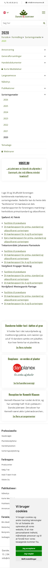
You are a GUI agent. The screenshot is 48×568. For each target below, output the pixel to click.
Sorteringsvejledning (10, 451)
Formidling (17, 37)
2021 (5, 131)
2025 (5, 106)
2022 (5, 124)
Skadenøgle (6, 436)
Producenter (7, 464)
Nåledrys (6, 81)
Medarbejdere (8, 527)
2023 (5, 118)
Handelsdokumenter (12, 62)
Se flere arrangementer (24, 416)
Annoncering (8, 49)
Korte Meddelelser (12, 69)
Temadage (6, 145)
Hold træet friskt (9, 474)
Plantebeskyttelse (9, 441)
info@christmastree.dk (36, 2)
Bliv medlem (7, 522)
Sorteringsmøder (33, 37)
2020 (5, 137)
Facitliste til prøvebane (15, 223)
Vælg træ (5, 469)
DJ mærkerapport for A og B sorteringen (23, 234)
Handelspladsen (8, 446)
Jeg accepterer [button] (28, 548)
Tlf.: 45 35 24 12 (14, 3)
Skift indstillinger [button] (28, 559)
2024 (5, 112)
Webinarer (8, 151)
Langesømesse (9, 75)
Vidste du (6, 479)
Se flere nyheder (24, 347)
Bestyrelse (6, 532)
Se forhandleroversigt (24, 383)
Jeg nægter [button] (29, 554)
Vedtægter (6, 537)
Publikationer (8, 88)
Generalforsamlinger (12, 56)
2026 (5, 99)
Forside (5, 37)
